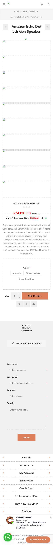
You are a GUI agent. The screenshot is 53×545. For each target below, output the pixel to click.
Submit (26, 437)
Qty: (7, 296)
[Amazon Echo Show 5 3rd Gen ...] (5, 27)
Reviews (26, 327)
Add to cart (35, 296)
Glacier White (33, 273)
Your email (12, 377)
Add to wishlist (19, 304)
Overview (27, 325)
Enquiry (11, 403)
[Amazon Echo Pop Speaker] (47, 27)
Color (26, 267)
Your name (12, 363)
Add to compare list (26, 304)
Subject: (11, 390)
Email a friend (34, 304)
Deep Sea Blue (26, 279)
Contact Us (26, 330)
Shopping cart (41, 4)
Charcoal (17, 273)
